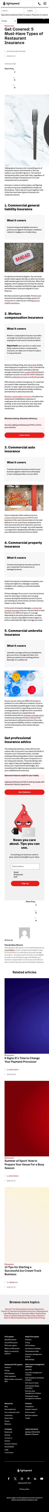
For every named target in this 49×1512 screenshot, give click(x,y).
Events (7, 1421)
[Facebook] (15, 73)
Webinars (8, 1424)
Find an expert (30, 1412)
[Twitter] (15, 80)
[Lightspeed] (10, 3)
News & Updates (11, 1316)
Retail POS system (32, 1337)
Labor (5, 1313)
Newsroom (8, 1432)
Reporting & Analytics (36, 1316)
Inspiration (23, 1311)
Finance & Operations (10, 1311)
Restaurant (9, 26)
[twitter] (15, 1479)
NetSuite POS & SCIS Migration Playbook (32, 1433)
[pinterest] (28, 1479)
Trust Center (9, 1453)
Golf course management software (34, 1365)
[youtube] (42, 1479)
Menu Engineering (38, 1313)
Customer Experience (35, 1309)
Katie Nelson (13, 1069)
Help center (9, 1418)
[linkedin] (35, 1479)
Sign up (25, 883)
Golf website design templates (32, 1387)
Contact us (8, 1438)
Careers (7, 1441)
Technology (40, 1318)
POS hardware (30, 1346)
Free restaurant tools (12, 1412)
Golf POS (28, 1370)
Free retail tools (10, 1409)
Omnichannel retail (32, 1351)
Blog (6, 1407)
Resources (9, 1403)
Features (28, 1340)
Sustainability (9, 1447)
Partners (28, 1403)
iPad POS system (10, 1340)
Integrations (29, 1407)
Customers (8, 1415)
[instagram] (22, 1479)
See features (24, 792)
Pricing (27, 1343)
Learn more (24, 435)
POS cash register (11, 1346)
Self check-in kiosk (31, 1383)
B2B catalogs (29, 1360)
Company (8, 1429)
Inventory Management (38, 1311)
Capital (22, 1309)
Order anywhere (10, 1376)
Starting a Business (27, 1318)
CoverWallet (9, 950)
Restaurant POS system (13, 1364)
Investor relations (11, 1444)
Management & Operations (19, 1313)
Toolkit (27, 1418)
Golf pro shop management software (33, 1392)
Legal (6, 1450)
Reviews (7, 1435)
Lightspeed (13, 1282)
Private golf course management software (33, 1397)
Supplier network (31, 1409)
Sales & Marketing (11, 1318)
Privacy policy (24, 1489)
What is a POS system (12, 1349)
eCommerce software (33, 1349)
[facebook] (9, 1479)
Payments (22, 1316)
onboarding (31, 365)
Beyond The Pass (12, 1309)
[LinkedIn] (15, 88)
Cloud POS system (11, 1343)
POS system (9, 1337)
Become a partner (31, 1415)
